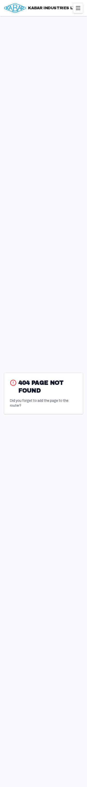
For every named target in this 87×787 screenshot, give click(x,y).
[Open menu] (78, 8)
